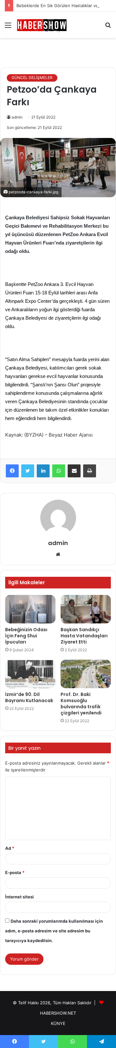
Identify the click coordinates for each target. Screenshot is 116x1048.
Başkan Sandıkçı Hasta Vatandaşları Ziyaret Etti (84, 635)
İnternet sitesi (19, 896)
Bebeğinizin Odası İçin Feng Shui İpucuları (26, 635)
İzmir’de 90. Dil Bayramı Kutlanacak (29, 697)
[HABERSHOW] (42, 24)
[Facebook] (12, 470)
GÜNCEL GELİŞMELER (32, 77)
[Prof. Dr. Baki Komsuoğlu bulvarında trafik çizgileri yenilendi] (86, 674)
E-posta (14, 872)
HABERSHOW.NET (58, 1013)
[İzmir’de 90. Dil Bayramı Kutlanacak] (30, 674)
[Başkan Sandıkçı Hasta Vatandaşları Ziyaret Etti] (86, 609)
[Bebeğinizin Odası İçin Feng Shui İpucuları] (30, 609)
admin (17, 117)
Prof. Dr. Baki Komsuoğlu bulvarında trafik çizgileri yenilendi (81, 703)
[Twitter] (27, 470)
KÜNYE (58, 1023)
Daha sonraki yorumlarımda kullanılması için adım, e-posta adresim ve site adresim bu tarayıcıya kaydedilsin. (54, 930)
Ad (9, 848)
